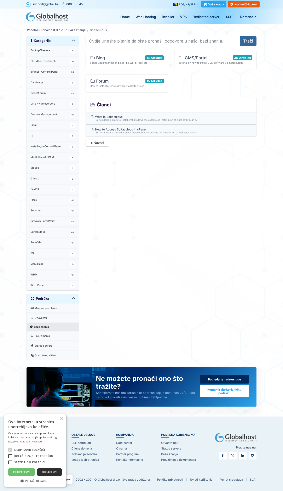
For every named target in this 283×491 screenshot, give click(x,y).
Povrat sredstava (231, 479)
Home (125, 17)
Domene (246, 17)
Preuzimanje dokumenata (178, 459)
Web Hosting (145, 17)
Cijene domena (81, 448)
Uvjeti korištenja (201, 479)
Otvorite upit (170, 443)
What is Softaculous (146, 118)
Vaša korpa (216, 4)
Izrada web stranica (85, 459)
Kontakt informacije (129, 459)
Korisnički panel (246, 4)
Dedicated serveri (206, 17)
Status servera (171, 448)
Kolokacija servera (84, 454)
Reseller (168, 17)
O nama (121, 448)
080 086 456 (75, 4)
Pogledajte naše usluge (224, 379)
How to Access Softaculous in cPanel (147, 131)
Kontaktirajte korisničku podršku (224, 391)
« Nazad (97, 143)
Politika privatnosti (170, 479)
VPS (183, 17)
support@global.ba (46, 4)
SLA (252, 479)
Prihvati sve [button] (21, 472)
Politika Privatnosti (30, 441)
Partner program (127, 454)
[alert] (35, 450)
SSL (229, 17)
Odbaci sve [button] (49, 472)
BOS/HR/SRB (187, 4)
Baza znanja (77, 30)
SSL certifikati (81, 443)
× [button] (61, 418)
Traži (248, 41)
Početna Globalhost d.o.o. (45, 30)
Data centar (124, 443)
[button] (35, 481)
